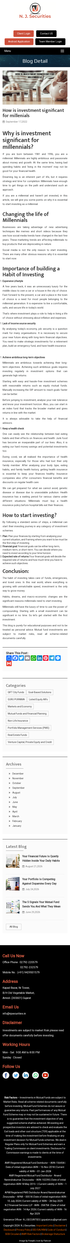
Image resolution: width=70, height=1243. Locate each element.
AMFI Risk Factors (30, 1234)
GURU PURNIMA (16, 699)
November (18, 778)
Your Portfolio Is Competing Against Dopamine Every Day (39, 881)
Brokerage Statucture (53, 1234)
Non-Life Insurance (18, 720)
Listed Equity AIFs (38, 699)
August (16, 792)
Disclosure (9, 1229)
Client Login (23, 33)
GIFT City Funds (16, 692)
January (16, 825)
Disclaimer (60, 1225)
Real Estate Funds (17, 735)
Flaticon (47, 1241)
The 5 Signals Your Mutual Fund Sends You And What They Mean (41, 904)
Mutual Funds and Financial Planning (27, 713)
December (18, 773)
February (17, 821)
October (16, 783)
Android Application (19, 41)
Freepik (31, 1241)
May (14, 807)
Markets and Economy (20, 706)
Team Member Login (50, 41)
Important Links (44, 1225)
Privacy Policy (23, 1229)
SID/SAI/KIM (39, 1229)
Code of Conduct (56, 1229)
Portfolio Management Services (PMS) (28, 728)
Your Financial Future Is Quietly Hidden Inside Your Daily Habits (41, 858)
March (15, 816)
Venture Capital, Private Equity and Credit (30, 742)
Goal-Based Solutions (39, 692)
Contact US (46, 33)
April (14, 811)
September (18, 788)
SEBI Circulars (12, 1234)
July (14, 797)
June (15, 802)
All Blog (14, 926)
